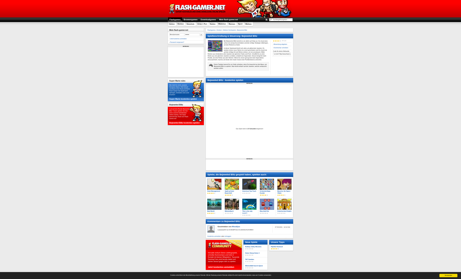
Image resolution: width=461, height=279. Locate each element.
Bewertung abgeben (280, 44)
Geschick (190, 24)
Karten (212, 24)
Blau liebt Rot (264, 211)
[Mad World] (214, 204)
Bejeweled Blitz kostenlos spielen (184, 123)
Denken (181, 24)
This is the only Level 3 (247, 212)
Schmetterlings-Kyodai (265, 192)
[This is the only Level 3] (249, 204)
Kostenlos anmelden (214, 236)
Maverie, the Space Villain (283, 192)
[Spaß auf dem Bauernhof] (232, 184)
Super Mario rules (177, 81)
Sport (240, 24)
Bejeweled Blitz (176, 105)
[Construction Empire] (284, 204)
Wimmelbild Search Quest (254, 266)
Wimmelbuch (229, 211)
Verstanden (448, 275)
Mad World (210, 211)
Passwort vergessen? (177, 42)
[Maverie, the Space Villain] (284, 184)
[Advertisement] (186, 62)
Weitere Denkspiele (229, 30)
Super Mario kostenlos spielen (183, 99)
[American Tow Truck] (249, 184)
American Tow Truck (249, 191)
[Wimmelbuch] (232, 204)
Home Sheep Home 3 (252, 253)
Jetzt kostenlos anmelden (178, 39)
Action (172, 24)
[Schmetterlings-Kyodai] (267, 184)
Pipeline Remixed (277, 247)
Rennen (232, 24)
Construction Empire (284, 211)
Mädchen (222, 24)
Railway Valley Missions (253, 247)
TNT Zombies (249, 259)
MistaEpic (236, 227)
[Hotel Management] (214, 184)
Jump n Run (202, 24)
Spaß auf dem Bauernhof (229, 192)
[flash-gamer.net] (198, 8)
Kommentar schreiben (281, 48)
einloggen (228, 236)
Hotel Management (213, 191)
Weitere (248, 24)
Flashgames (211, 30)
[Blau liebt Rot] (267, 204)
